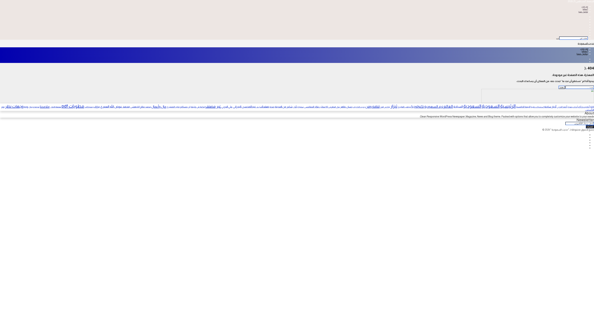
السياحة (458, 106)
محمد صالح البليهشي (140, 106)
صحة (272, 107)
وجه (26, 106)
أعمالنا (585, 9)
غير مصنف (213, 106)
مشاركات (89, 107)
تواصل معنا (583, 12)
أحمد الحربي (562, 107)
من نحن (584, 6)
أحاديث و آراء (584, 107)
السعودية (491, 106)
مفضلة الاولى (55, 107)
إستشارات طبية (537, 107)
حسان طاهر (346, 106)
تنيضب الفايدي (404, 107)
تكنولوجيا (417, 106)
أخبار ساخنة (550, 106)
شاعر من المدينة (284, 106)
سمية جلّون (298, 107)
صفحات (264, 106)
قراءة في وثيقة (198, 107)
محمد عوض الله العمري (115, 106)
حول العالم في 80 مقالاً (330, 107)
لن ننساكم (185, 106)
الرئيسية (508, 106)
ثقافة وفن (372, 106)
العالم (448, 106)
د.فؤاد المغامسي (312, 107)
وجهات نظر (14, 106)
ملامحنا (45, 106)
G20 (592, 107)
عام (257, 107)
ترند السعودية (433, 106)
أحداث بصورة (573, 107)
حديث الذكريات (359, 107)
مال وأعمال (158, 106)
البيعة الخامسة (523, 106)
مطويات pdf (73, 106)
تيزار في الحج (385, 107)
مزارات (96, 106)
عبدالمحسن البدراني (244, 106)
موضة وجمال (34, 107)
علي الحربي (227, 106)
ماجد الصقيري (173, 107)
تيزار (393, 106)
